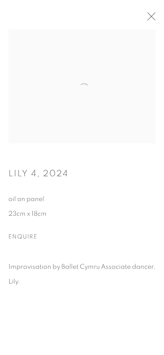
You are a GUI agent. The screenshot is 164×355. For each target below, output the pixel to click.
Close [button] (149, 19)
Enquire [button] (22, 237)
